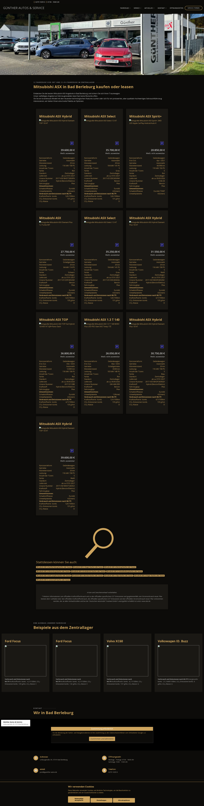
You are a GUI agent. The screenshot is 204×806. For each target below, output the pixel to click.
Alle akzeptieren (124, 800)
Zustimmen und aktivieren (102, 739)
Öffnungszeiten (176, 8)
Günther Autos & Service (23, 8)
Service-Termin (194, 8)
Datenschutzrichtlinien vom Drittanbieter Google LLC (128, 733)
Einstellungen (101, 800)
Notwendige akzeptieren (79, 799)
